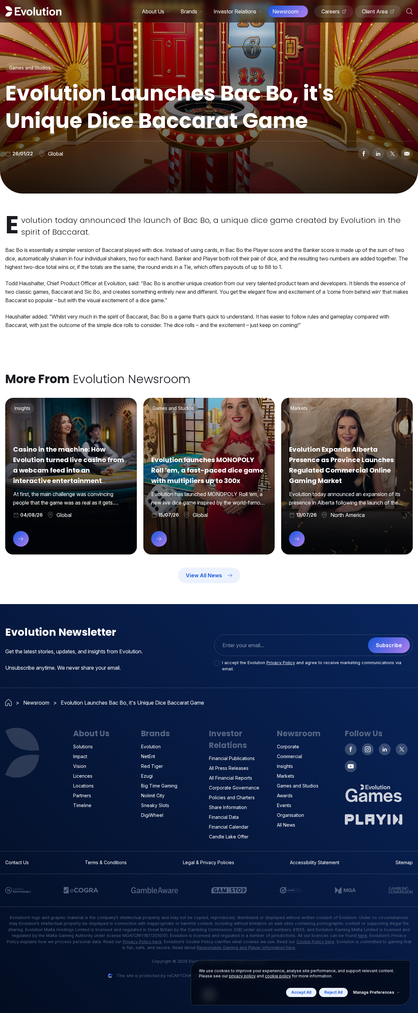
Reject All (333, 992)
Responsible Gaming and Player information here (246, 947)
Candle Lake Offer (229, 836)
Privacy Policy (280, 662)
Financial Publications (232, 758)
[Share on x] (392, 154)
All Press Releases (229, 768)
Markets (285, 776)
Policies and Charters (232, 797)
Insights (285, 766)
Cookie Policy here (315, 941)
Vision (79, 766)
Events (284, 805)
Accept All (301, 992)
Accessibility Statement (314, 862)
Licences (82, 776)
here (362, 935)
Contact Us (17, 862)
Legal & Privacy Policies (208, 862)
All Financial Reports (230, 778)
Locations (83, 785)
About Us (153, 11)
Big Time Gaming (159, 785)
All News (286, 825)
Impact (80, 756)
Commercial (289, 756)
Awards (285, 795)
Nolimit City (153, 795)
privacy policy (242, 976)
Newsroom (285, 11)
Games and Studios (297, 785)
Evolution (151, 746)
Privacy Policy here (142, 941)
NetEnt (148, 756)
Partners (82, 795)
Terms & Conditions (106, 862)
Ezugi (147, 776)
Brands (189, 11)
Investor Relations (235, 11)
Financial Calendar (229, 827)
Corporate (288, 746)
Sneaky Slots (155, 805)
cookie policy (278, 976)
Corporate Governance (234, 787)
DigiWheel (152, 815)
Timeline (82, 805)
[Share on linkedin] (378, 154)
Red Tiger (152, 766)
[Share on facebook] (364, 154)
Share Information (228, 807)
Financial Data (224, 817)
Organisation (290, 815)
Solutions (83, 746)
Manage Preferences (373, 992)
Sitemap (404, 862)
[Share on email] (407, 154)
